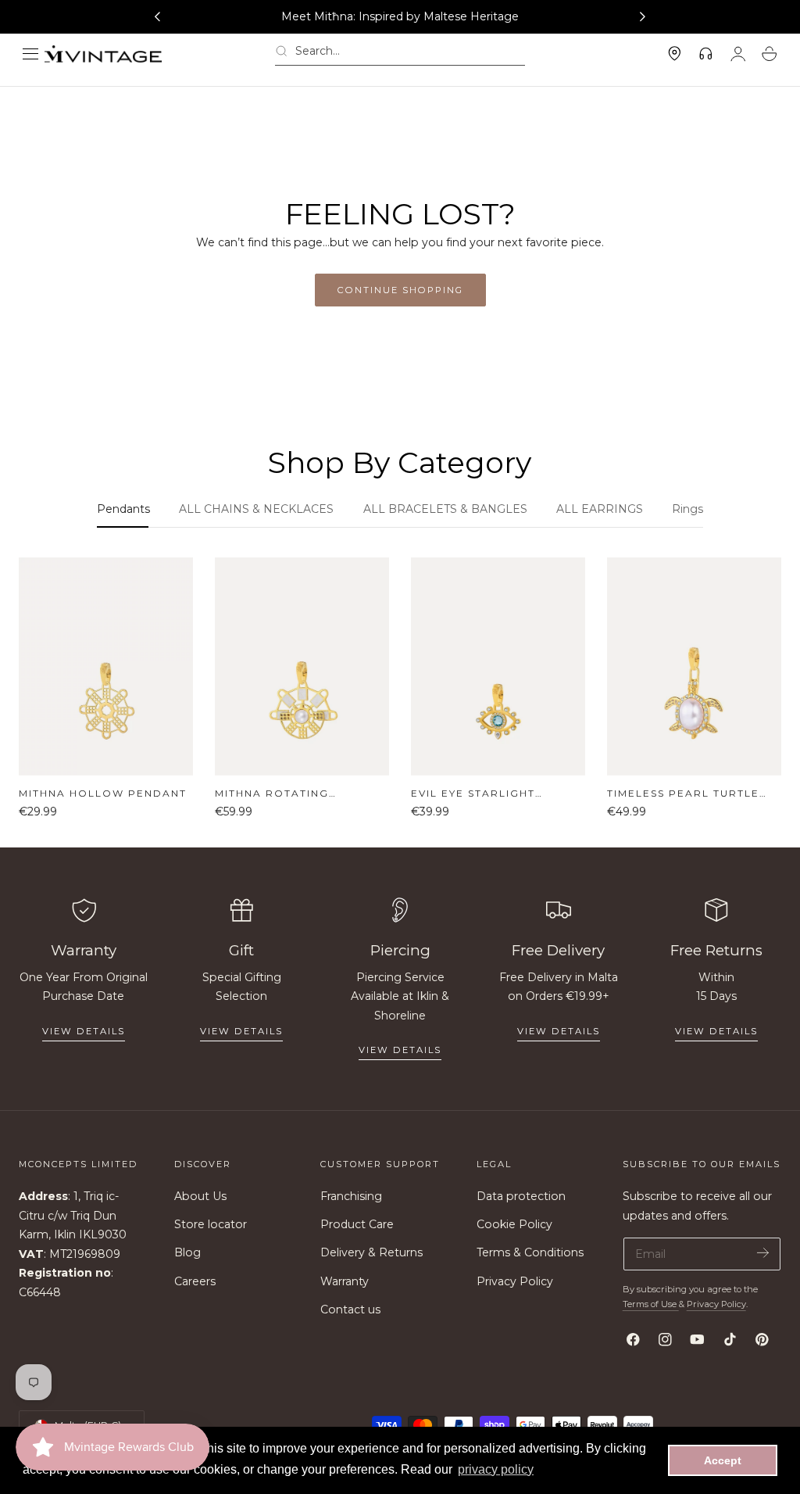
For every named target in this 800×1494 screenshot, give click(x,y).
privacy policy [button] (496, 1469)
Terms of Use (651, 1304)
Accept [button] (722, 1460)
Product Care (357, 1225)
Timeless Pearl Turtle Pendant (683, 793)
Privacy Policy (515, 1281)
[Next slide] (643, 17)
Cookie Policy (514, 1225)
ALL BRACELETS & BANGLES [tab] (445, 509)
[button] (30, 54)
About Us (200, 1196)
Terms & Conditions (530, 1253)
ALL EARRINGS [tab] (599, 509)
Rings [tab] (687, 509)
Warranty (344, 1281)
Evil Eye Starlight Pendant (473, 793)
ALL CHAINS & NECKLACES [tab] (256, 509)
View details (83, 1031)
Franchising (351, 1196)
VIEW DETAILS (241, 1031)
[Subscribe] (763, 1253)
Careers (195, 1281)
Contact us (350, 1309)
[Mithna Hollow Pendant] (106, 666)
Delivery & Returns (371, 1253)
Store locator (210, 1225)
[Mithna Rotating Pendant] (302, 666)
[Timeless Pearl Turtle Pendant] (694, 666)
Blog (187, 1253)
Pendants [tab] (123, 509)
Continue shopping (400, 290)
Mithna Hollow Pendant (103, 793)
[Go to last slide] (157, 17)
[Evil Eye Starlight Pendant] (498, 666)
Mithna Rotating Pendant (272, 793)
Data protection (521, 1196)
